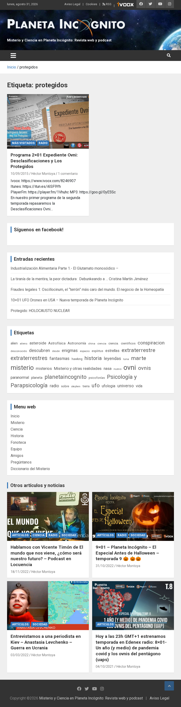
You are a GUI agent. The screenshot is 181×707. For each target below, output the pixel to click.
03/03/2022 (20, 655)
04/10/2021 (105, 666)
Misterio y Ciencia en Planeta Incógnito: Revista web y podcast (59, 40)
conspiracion (151, 343)
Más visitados (23, 143)
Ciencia (17, 429)
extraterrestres (29, 358)
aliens (23, 343)
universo (125, 385)
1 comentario (68, 174)
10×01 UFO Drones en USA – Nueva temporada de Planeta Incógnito (67, 300)
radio (54, 385)
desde (56, 351)
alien (14, 343)
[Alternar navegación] (13, 55)
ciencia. (113, 343)
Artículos (20, 535)
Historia (17, 436)
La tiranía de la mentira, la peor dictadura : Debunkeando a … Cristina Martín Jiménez (79, 279)
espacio (85, 351)
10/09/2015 (20, 174)
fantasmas (59, 358)
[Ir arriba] (169, 686)
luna (126, 359)
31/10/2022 (105, 566)
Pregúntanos (21, 462)
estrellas (112, 351)
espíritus (97, 351)
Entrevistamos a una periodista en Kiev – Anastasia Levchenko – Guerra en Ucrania (46, 642)
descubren (39, 350)
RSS (108, 4)
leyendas (112, 358)
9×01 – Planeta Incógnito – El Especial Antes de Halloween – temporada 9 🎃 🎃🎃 (127, 552)
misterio (22, 367)
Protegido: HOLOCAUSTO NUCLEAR (40, 310)
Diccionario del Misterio (30, 469)
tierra (86, 386)
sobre (65, 386)
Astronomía (77, 343)
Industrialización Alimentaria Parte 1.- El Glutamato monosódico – (64, 268)
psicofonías (97, 377)
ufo (96, 385)
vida (139, 386)
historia (93, 358)
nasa (107, 368)
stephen (75, 386)
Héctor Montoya (43, 174)
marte (138, 358)
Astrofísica (57, 343)
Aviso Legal (72, 4)
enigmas (70, 350)
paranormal (20, 377)
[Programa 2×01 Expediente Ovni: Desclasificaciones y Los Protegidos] (48, 121)
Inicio (15, 416)
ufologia (108, 386)
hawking (77, 359)
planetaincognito (65, 377)
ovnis (144, 368)
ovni (129, 367)
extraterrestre (138, 350)
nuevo (117, 369)
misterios (44, 368)
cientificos (128, 343)
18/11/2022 (20, 572)
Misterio (18, 422)
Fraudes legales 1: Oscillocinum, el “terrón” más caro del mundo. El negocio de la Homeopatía (87, 289)
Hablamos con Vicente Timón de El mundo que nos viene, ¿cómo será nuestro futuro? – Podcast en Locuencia (47, 555)
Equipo (16, 449)
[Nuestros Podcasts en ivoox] (125, 5)
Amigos (17, 455)
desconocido (19, 351)
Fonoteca (18, 442)
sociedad (69, 535)
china (91, 343)
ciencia (101, 343)
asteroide (37, 343)
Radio (43, 143)
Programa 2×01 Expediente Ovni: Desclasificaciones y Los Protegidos (44, 160)
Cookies (91, 4)
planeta (36, 377)
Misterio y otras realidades (78, 368)
